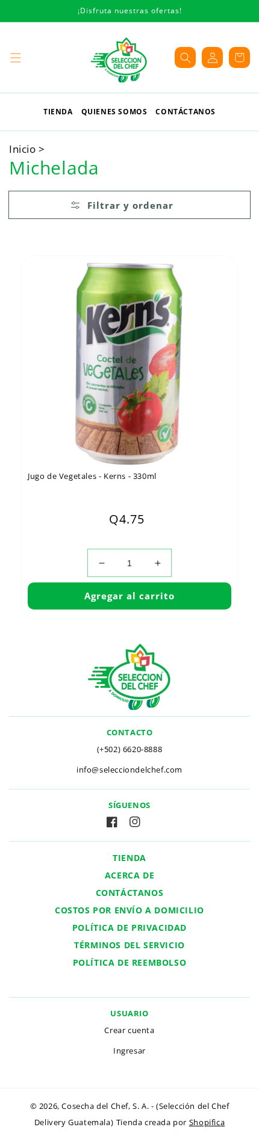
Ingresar (129, 1050)
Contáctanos (185, 111)
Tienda (58, 111)
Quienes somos (114, 111)
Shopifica (207, 1122)
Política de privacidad (129, 927)
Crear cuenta (129, 1030)
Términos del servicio (129, 945)
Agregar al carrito (129, 596)
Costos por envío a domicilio (129, 910)
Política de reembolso (130, 962)
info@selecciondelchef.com (129, 769)
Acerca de (129, 875)
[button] (15, 57)
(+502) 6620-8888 (130, 749)
